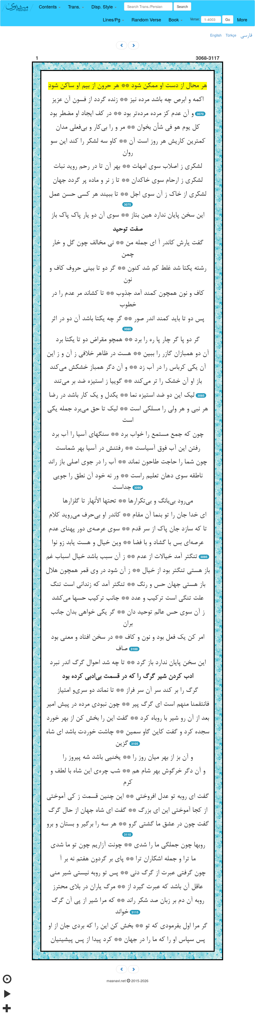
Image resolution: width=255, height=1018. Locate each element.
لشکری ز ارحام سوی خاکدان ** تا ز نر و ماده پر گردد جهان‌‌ (127, 181)
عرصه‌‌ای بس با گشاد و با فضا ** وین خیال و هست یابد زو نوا (127, 543)
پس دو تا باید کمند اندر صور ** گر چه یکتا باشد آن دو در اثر (127, 319)
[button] (49, 6)
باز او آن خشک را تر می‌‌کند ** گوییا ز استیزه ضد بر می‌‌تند (128, 381)
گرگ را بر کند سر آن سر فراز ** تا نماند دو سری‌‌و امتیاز (127, 691)
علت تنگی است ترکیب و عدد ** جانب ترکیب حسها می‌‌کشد (127, 598)
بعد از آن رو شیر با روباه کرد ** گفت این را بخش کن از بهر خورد (127, 718)
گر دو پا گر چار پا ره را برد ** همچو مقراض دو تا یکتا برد (127, 340)
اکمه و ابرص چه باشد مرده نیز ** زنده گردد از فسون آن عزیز (127, 100)
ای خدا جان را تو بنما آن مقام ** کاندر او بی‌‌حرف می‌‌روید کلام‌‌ (127, 515)
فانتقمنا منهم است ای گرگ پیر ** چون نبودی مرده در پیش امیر (127, 704)
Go (227, 19)
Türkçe (231, 35)
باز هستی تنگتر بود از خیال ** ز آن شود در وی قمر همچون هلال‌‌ (128, 571)
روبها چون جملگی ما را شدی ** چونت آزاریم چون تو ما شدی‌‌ (127, 845)
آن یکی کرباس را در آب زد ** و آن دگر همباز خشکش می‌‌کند (128, 368)
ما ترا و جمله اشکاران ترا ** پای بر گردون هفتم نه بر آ (127, 859)
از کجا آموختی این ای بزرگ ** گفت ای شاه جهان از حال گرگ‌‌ (127, 811)
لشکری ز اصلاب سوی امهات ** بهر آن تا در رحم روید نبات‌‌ (127, 167)
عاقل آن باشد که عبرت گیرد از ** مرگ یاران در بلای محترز (128, 887)
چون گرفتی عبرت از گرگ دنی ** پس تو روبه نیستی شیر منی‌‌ (127, 873)
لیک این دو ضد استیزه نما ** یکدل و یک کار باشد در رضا (121, 395)
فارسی (246, 36)
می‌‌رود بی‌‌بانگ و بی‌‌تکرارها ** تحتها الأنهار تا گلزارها (128, 501)
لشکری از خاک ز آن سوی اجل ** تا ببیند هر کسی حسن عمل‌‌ (127, 194)
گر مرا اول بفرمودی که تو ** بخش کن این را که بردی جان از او (127, 926)
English (216, 35)
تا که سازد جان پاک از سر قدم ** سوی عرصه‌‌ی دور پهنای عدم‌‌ (128, 529)
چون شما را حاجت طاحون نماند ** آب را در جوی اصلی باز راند (127, 462)
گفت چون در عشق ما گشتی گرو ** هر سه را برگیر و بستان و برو (127, 824)
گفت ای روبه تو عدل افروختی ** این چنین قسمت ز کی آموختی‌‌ (127, 797)
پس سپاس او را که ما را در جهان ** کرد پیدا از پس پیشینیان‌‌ (127, 940)
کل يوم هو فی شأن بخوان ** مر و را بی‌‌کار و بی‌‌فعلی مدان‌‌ (128, 127)
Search (182, 6)
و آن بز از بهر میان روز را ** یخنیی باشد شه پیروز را (128, 758)
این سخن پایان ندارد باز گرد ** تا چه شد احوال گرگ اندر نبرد (128, 663)
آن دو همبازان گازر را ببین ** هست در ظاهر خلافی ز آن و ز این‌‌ (128, 354)
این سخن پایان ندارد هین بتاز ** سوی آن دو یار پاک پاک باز (127, 215)
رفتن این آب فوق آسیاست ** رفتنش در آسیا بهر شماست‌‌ (127, 448)
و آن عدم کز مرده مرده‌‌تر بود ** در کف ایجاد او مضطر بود (121, 114)
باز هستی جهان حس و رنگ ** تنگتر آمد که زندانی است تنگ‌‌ (127, 585)
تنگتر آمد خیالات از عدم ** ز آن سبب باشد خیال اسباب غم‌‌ (121, 557)
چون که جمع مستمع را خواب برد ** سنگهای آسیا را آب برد (127, 435)
